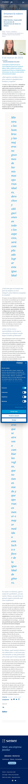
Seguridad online (16, 777)
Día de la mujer (17, 697)
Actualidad (18, 759)
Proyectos (16, 756)
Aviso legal (4, 774)
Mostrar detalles (19, 407)
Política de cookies (6, 777)
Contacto (12, 763)
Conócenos (5, 759)
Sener (3, 31)
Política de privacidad (13, 774)
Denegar (14, 420)
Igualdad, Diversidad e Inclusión (11, 61)
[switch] (24, 392)
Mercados (7, 756)
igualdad (10, 697)
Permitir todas (14, 411)
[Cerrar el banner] (25, 363)
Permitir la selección (14, 415)
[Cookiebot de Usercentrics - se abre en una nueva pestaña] (17, 363)
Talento (8, 31)
